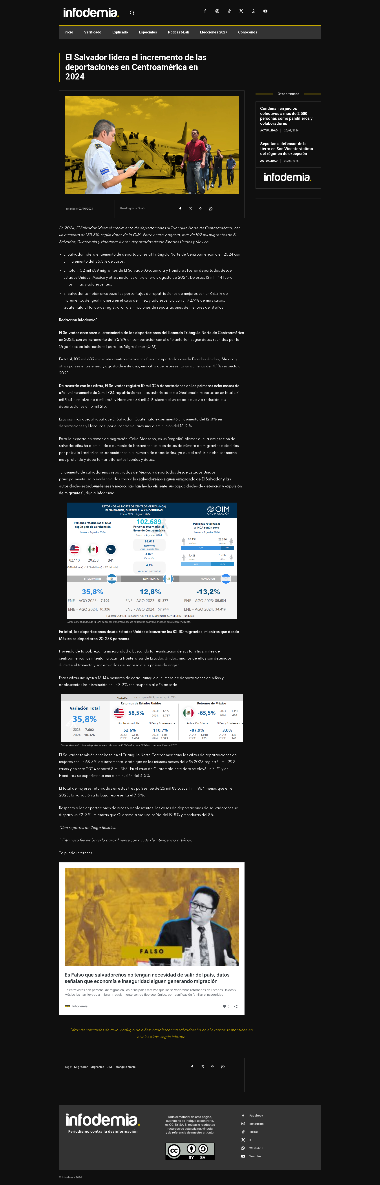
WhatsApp (256, 1148)
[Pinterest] (200, 209)
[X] (241, 12)
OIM (109, 1067)
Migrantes (97, 1067)
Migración (81, 1067)
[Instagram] (217, 12)
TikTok (253, 1131)
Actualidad (269, 130)
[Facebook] (205, 12)
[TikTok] (229, 12)
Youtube (255, 1156)
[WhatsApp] (253, 12)
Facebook (256, 1115)
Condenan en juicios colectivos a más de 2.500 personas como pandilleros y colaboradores (286, 116)
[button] (132, 13)
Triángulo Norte (125, 1067)
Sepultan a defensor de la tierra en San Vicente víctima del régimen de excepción (286, 148)
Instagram (256, 1123)
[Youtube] (265, 12)
